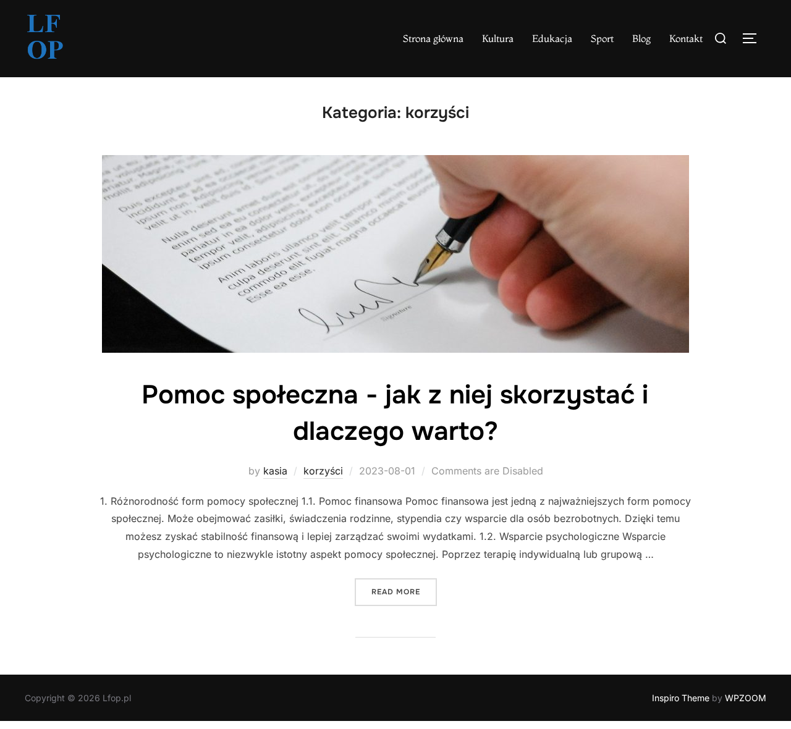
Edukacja (552, 38)
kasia (275, 471)
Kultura (498, 38)
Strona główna (433, 38)
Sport (602, 38)
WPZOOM (745, 698)
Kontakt (686, 38)
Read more (404, 591)
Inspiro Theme (680, 698)
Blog (641, 38)
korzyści (323, 471)
